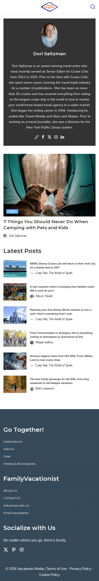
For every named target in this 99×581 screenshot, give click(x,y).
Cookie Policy (49, 575)
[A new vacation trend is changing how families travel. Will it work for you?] (14, 292)
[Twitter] (49, 137)
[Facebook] (43, 137)
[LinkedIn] (62, 137)
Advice (12, 211)
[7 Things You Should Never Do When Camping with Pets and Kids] (49, 185)
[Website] (36, 137)
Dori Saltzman (17, 235)
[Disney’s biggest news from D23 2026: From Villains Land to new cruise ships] (14, 361)
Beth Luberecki (44, 388)
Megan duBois (44, 342)
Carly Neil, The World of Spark (54, 273)
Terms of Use (57, 569)
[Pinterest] (14, 550)
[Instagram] (56, 137)
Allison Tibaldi (43, 296)
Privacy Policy (80, 569)
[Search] (93, 7)
